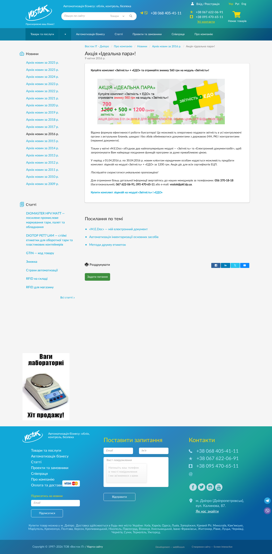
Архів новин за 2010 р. (42, 176)
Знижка (31, 261)
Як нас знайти (207, 511)
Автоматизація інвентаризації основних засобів (124, 237)
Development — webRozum (170, 547)
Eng (244, 4)
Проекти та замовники (147, 34)
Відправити (119, 497)
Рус (237, 4)
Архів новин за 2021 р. (42, 98)
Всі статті (66, 297)
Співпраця (178, 34)
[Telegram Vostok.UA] (267, 500)
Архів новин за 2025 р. (42, 62)
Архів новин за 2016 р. (42, 134)
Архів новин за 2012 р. (42, 162)
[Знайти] (131, 16)
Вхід (199, 4)
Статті (119, 34)
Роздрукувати (100, 264)
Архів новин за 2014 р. (42, 148)
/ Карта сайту (93, 546)
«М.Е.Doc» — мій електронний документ (118, 229)
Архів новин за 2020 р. (42, 105)
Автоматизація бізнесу (90, 34)
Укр (231, 4)
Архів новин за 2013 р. (42, 155)
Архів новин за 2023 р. (42, 84)
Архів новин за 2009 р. (42, 184)
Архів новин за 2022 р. (42, 91)
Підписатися (47, 513)
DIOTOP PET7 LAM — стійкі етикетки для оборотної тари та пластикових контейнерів (49, 240)
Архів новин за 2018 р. (42, 119)
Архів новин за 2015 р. (42, 141)
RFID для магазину (40, 287)
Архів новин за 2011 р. (42, 169)
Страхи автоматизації (42, 270)
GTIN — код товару (40, 253)
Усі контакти (206, 21)
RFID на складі (37, 278)
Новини (32, 54)
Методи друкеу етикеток (107, 244)
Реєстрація (212, 4)
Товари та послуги (42, 34)
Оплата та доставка (47, 485)
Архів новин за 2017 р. (42, 126)
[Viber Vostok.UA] (267, 510)
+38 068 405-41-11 (217, 451)
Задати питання (97, 277)
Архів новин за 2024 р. (42, 76)
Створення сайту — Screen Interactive (212, 547)
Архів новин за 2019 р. (42, 112)
